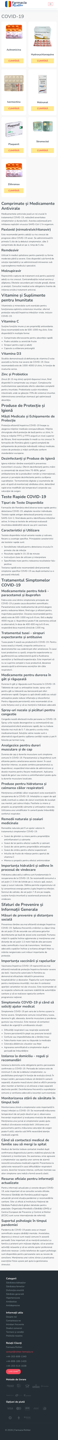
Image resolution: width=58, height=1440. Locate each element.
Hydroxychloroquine (42, 54)
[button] (14, 60)
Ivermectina (14, 102)
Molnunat (42, 102)
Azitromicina (14, 50)
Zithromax (14, 184)
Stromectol (42, 141)
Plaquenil (13, 144)
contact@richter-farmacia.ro (19, 1351)
